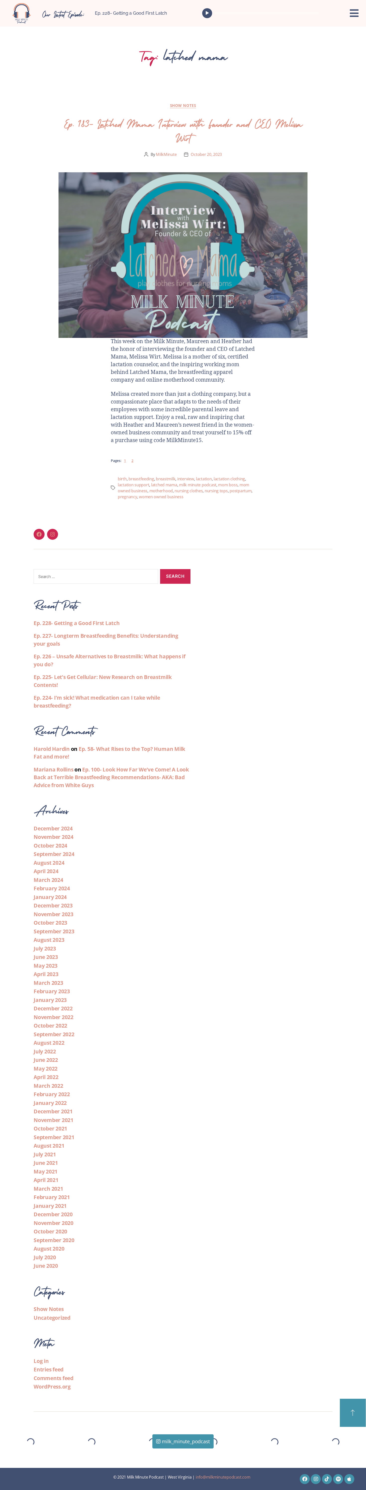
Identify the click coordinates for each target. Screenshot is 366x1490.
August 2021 (49, 1145)
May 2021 (46, 1171)
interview (185, 479)
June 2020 (46, 1265)
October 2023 (50, 922)
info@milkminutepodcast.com (223, 1477)
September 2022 (54, 1034)
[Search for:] (95, 577)
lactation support (133, 485)
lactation (204, 479)
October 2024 (50, 845)
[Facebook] (39, 534)
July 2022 (45, 1051)
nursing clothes (189, 491)
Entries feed (48, 1369)
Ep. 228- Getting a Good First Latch (131, 13)
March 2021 (48, 1188)
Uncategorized (52, 1317)
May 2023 (46, 965)
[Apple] (349, 1479)
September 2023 (54, 931)
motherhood (161, 491)
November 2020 (53, 1222)
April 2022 (46, 1077)
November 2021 (53, 1120)
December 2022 (53, 1008)
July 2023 (45, 948)
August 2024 (49, 862)
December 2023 (53, 905)
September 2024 (54, 854)
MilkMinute (166, 154)
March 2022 (48, 1085)
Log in (41, 1360)
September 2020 (54, 1240)
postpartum (240, 491)
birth (122, 479)
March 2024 (48, 879)
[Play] (207, 13)
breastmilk (165, 479)
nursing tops (216, 491)
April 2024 (46, 871)
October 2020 (50, 1231)
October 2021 (50, 1128)
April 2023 (46, 974)
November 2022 (53, 1017)
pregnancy (127, 496)
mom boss (228, 485)
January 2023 (50, 999)
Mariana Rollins (53, 769)
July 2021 (45, 1154)
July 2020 (45, 1257)
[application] (262, 13)
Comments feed (53, 1378)
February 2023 (52, 991)
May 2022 (46, 1068)
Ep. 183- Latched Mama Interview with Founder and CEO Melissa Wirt (183, 129)
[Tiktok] (327, 1479)
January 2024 (50, 897)
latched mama (164, 485)
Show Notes (183, 105)
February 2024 (52, 888)
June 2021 (46, 1162)
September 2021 (54, 1137)
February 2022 (52, 1094)
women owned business (161, 496)
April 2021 (46, 1179)
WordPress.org (52, 1386)
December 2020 (53, 1214)
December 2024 (53, 828)
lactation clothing (229, 479)
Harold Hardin (52, 748)
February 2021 (52, 1197)
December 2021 (53, 1111)
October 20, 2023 (206, 154)
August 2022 (49, 1042)
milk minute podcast (197, 485)
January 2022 (50, 1102)
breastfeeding (141, 479)
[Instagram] (52, 534)
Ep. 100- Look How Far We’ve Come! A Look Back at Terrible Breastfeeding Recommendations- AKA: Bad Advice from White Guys (111, 777)
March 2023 (48, 982)
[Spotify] (338, 1479)
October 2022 (50, 1025)
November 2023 (53, 914)
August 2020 (49, 1248)
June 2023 (46, 956)
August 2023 (49, 939)
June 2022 (46, 1059)
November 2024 (53, 836)
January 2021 (50, 1205)
